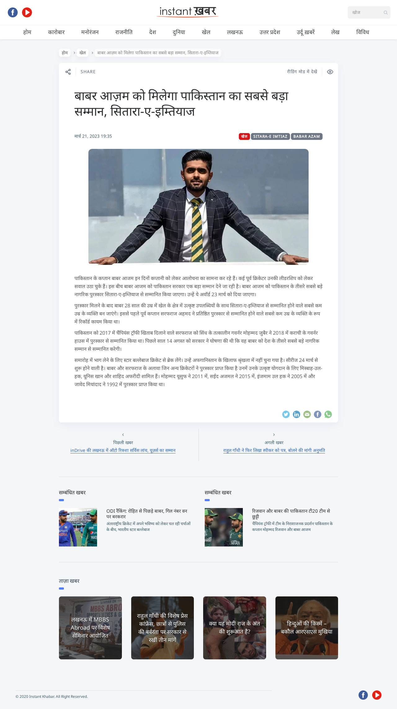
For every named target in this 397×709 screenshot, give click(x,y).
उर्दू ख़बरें (305, 32)
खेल (206, 32)
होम (27, 32)
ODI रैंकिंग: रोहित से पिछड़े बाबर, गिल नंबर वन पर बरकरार (146, 513)
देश (152, 32)
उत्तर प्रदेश (270, 32)
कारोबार (56, 32)
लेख (335, 32)
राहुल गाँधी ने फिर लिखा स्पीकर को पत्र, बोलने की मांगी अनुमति (274, 450)
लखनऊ (235, 32)
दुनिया (179, 32)
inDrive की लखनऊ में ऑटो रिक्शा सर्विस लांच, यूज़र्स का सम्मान (123, 450)
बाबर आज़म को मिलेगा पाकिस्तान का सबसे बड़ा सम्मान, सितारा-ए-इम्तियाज (181, 103)
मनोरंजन (90, 32)
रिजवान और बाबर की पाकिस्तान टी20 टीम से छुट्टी (291, 513)
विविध (362, 32)
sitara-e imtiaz (270, 136)
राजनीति (123, 32)
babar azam (306, 136)
